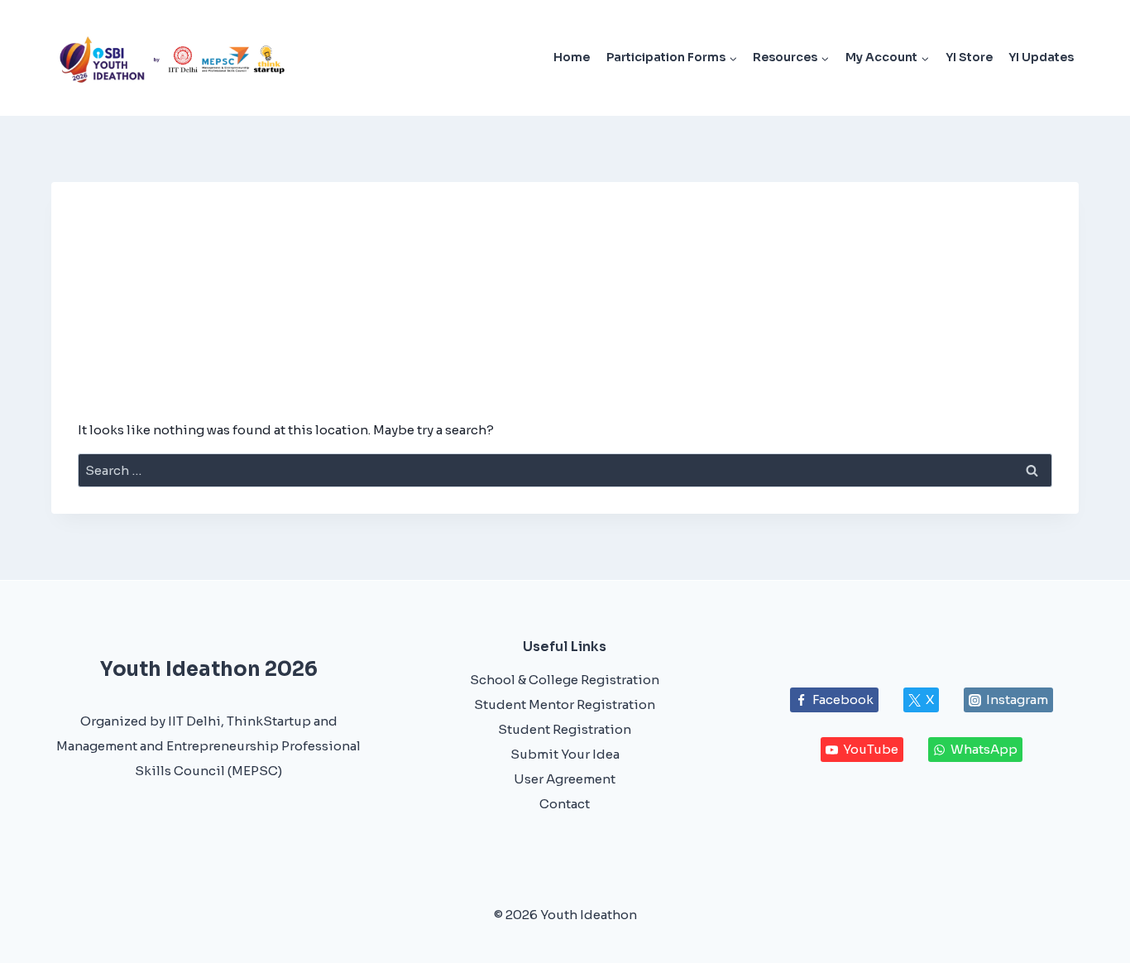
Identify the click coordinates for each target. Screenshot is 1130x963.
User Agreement (564, 779)
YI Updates (1041, 57)
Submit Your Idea (565, 754)
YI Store (969, 57)
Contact (564, 804)
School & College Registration (564, 680)
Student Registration (564, 729)
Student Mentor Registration (564, 704)
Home (571, 57)
